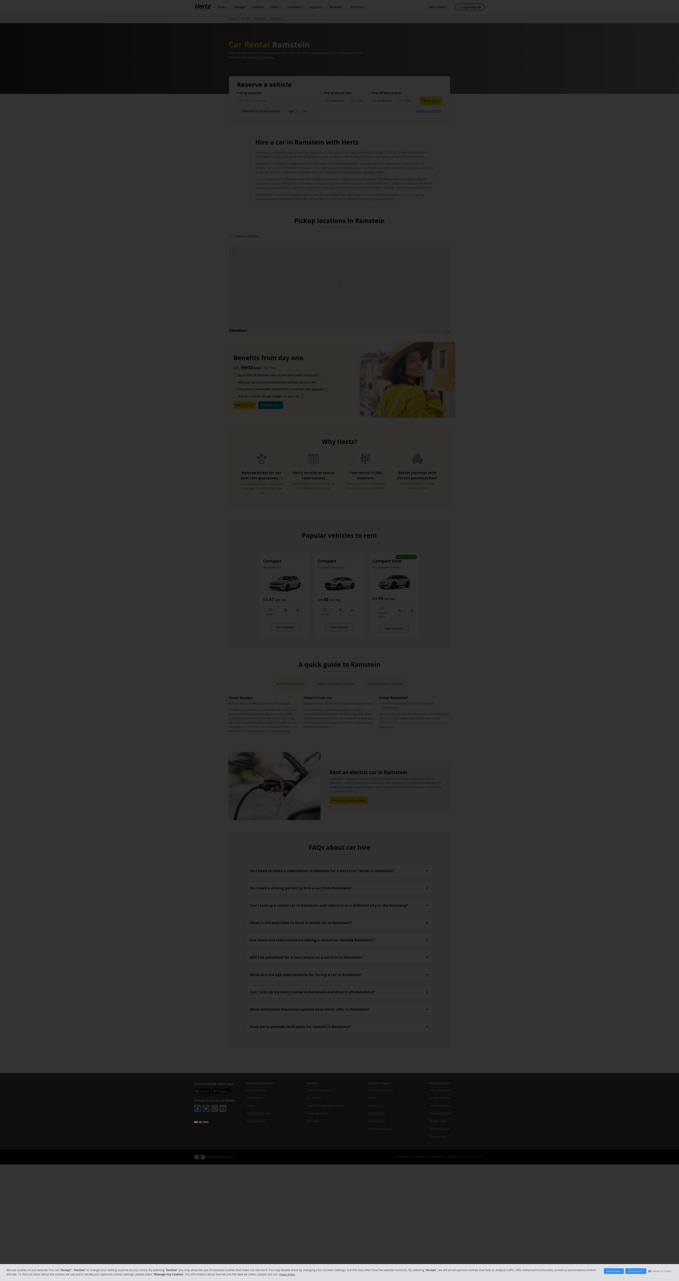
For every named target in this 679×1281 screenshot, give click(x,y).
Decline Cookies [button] (635, 1271)
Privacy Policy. (287, 1274)
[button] (660, 1271)
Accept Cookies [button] (614, 1271)
